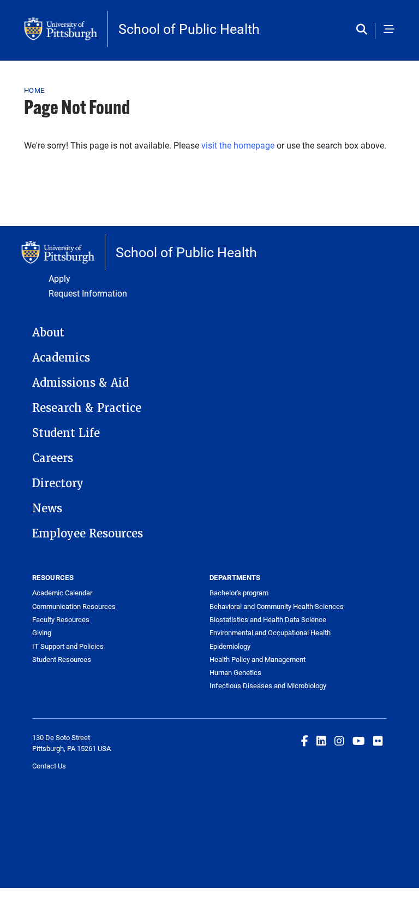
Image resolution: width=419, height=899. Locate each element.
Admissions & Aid (80, 383)
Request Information (88, 293)
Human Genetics (235, 672)
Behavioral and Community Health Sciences (277, 606)
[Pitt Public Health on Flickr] (378, 741)
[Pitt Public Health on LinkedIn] (321, 741)
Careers (52, 458)
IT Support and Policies (68, 646)
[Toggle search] (364, 30)
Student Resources (61, 659)
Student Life (66, 433)
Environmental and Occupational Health (270, 632)
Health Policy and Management (258, 659)
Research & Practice (86, 408)
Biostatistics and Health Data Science (268, 619)
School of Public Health (189, 29)
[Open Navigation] (389, 30)
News (47, 508)
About (48, 333)
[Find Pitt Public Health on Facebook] (304, 741)
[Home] (66, 29)
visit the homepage (237, 145)
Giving (41, 632)
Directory (57, 483)
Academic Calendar (62, 593)
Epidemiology (230, 646)
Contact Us (49, 766)
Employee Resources (87, 534)
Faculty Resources (60, 619)
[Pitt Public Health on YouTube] (358, 741)
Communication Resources (74, 606)
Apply (59, 278)
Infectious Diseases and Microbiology (268, 685)
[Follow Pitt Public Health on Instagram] (339, 741)
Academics (61, 358)
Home (34, 90)
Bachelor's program (239, 593)
